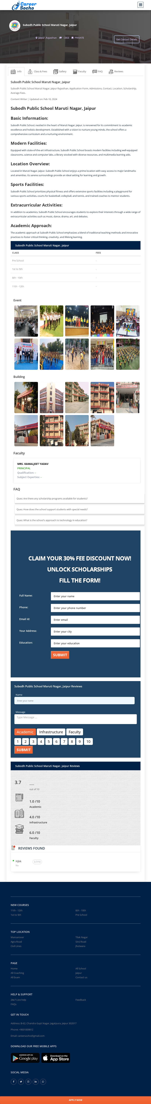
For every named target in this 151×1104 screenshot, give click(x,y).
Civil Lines (16, 946)
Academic (25, 731)
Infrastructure (51, 731)
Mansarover (17, 937)
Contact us (81, 977)
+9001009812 (26, 1029)
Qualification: (26, 472)
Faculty (75, 731)
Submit (60, 654)
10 (88, 741)
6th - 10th (81, 910)
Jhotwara (80, 946)
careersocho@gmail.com (31, 1035)
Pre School (81, 914)
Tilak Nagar (82, 937)
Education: (26, 642)
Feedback (81, 999)
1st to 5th (16, 914)
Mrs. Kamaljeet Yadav (32, 464)
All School (81, 968)
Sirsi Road (81, 941)
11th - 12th (16, 910)
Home (14, 968)
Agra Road (16, 941)
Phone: (23, 607)
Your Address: (28, 631)
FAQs (13, 1004)
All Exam (15, 977)
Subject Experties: (29, 477)
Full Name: (26, 595)
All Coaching (17, 973)
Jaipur (79, 973)
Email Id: (24, 619)
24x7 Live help (18, 999)
